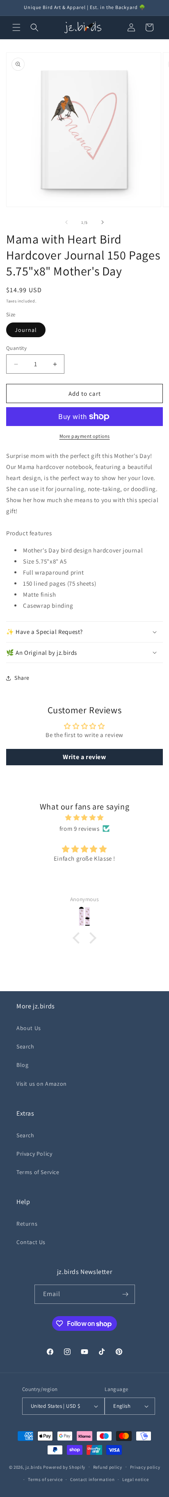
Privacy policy (145, 1467)
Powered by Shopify (64, 1467)
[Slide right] (103, 222)
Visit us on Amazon (41, 1083)
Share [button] (22, 677)
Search (25, 1046)
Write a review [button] (84, 757)
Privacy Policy (34, 1153)
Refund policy (107, 1467)
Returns (26, 1223)
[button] (16, 27)
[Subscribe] (125, 1294)
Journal (26, 330)
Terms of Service (37, 1172)
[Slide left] (66, 222)
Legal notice (135, 1479)
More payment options (84, 436)
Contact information (92, 1479)
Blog (22, 1065)
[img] (84, 817)
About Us (28, 1028)
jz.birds (33, 1467)
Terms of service (45, 1479)
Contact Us (31, 1242)
